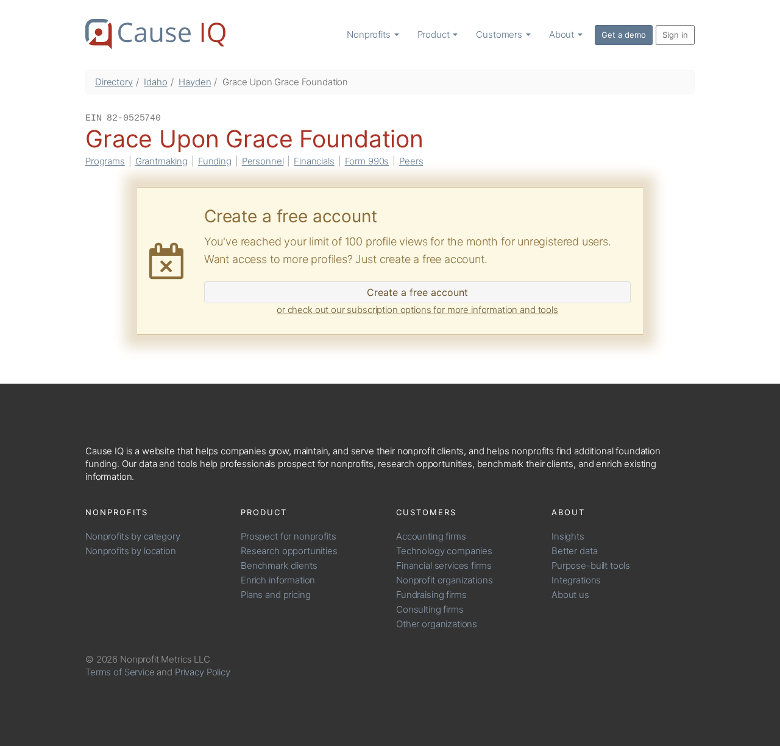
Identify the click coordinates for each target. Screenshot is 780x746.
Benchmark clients (279, 565)
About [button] (562, 34)
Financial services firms (443, 565)
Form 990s (367, 161)
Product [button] (434, 34)
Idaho (155, 82)
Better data (574, 551)
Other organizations (436, 624)
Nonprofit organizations (444, 580)
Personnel (263, 161)
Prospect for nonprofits (288, 536)
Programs (105, 161)
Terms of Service (120, 672)
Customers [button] (500, 34)
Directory (114, 82)
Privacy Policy (202, 672)
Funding (215, 161)
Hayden (195, 82)
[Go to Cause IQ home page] (155, 34)
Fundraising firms (431, 594)
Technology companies (444, 551)
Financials (314, 161)
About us (570, 594)
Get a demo (623, 35)
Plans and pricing (275, 594)
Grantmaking (161, 161)
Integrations (576, 580)
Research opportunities (289, 551)
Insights (567, 536)
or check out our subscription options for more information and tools (417, 309)
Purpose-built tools (590, 565)
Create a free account (417, 292)
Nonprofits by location (130, 551)
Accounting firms (431, 536)
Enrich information (278, 580)
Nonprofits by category (132, 536)
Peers (411, 161)
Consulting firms (430, 609)
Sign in (675, 35)
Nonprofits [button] (369, 34)
